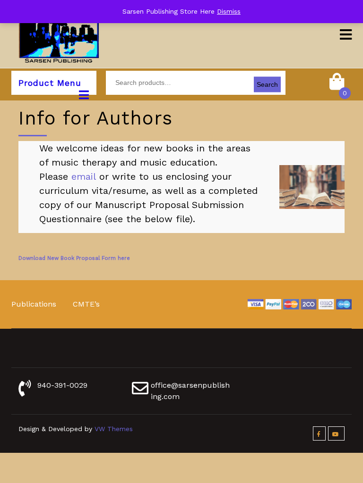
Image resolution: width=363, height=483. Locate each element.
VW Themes (112, 429)
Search (267, 84)
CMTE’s (86, 304)
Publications (33, 304)
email (83, 176)
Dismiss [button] (229, 11)
